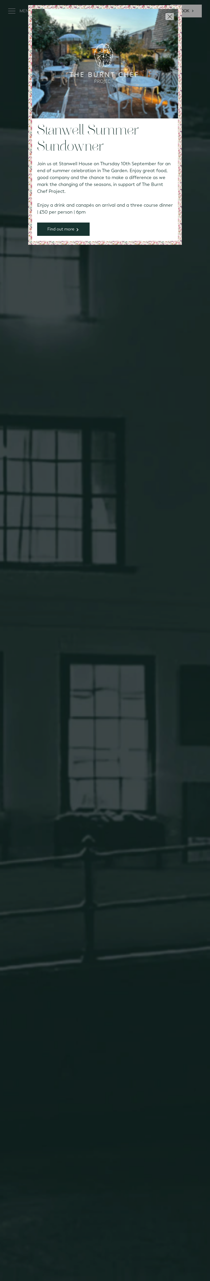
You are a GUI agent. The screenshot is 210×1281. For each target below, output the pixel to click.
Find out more (60, 229)
